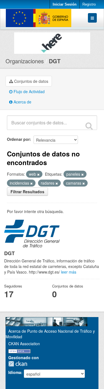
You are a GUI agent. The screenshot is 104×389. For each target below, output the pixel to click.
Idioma (14, 372)
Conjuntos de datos (30, 81)
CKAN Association (24, 343)
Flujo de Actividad (28, 91)
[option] (52, 42)
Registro (89, 4)
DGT (54, 61)
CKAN (19, 364)
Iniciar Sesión (65, 4)
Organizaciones (25, 61)
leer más (68, 272)
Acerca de (21, 102)
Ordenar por (18, 139)
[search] (89, 126)
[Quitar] (38, 174)
